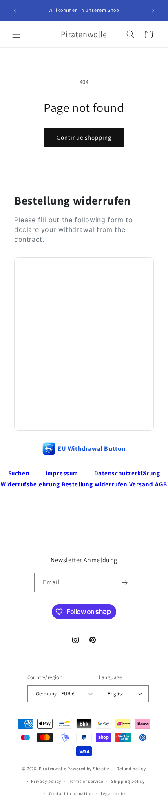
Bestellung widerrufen (95, 484)
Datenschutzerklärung (127, 473)
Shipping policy (128, 781)
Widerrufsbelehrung (30, 484)
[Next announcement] (153, 11)
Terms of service (86, 781)
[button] (16, 34)
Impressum (62, 473)
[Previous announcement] (15, 11)
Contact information (71, 793)
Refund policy (131, 768)
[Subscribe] (125, 582)
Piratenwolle (52, 768)
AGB (161, 484)
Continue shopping (84, 137)
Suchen (19, 473)
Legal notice (114, 793)
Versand (141, 484)
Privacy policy (46, 781)
